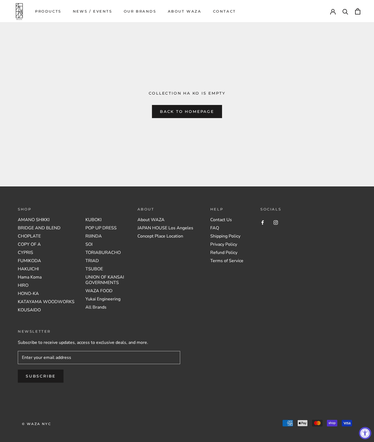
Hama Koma (30, 277)
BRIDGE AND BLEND (39, 228)
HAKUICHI (28, 269)
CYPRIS (25, 252)
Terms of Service (226, 261)
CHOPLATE (29, 236)
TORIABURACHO (103, 252)
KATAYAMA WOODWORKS (46, 302)
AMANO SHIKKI (34, 220)
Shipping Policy (225, 236)
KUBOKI (93, 220)
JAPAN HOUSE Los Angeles (165, 228)
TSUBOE (94, 269)
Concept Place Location (160, 236)
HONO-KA (28, 293)
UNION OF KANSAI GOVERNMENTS (104, 279)
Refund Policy (223, 252)
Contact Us (221, 220)
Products (48, 11)
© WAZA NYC (36, 424)
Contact (224, 11)
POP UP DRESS (101, 228)
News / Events (92, 11)
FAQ (214, 228)
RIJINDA (93, 236)
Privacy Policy (223, 244)
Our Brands (140, 11)
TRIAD (92, 261)
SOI (89, 244)
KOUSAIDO (29, 310)
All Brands (96, 307)
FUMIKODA (29, 261)
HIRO (23, 285)
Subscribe (41, 376)
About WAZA (185, 11)
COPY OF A (29, 244)
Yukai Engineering (102, 299)
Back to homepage (187, 111)
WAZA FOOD (99, 291)
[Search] (345, 11)
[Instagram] (276, 222)
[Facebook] (262, 222)
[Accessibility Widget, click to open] (365, 433)
